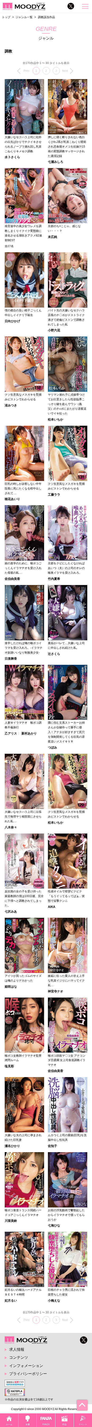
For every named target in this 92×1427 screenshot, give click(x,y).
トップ (6, 17)
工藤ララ (54, 494)
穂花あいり (12, 499)
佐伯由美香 (12, 578)
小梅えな (54, 1300)
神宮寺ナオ (55, 991)
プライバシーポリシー (28, 1374)
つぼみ (52, 747)
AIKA (51, 906)
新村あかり (29, 733)
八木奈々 (11, 827)
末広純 (52, 236)
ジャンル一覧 (24, 17)
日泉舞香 (11, 658)
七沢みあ (11, 911)
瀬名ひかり (12, 1145)
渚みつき (11, 405)
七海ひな (54, 1225)
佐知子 (52, 1145)
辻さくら (54, 653)
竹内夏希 (54, 578)
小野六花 (54, 330)
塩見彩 (9, 1066)
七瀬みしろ (55, 161)
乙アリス (11, 733)
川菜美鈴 (11, 1220)
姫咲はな (11, 986)
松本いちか (55, 419)
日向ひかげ (12, 321)
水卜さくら (12, 157)
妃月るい (11, 1300)
